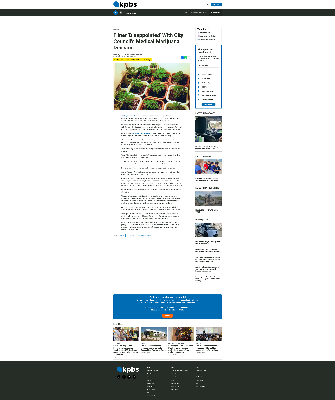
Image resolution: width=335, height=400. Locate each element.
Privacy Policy (151, 389)
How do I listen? (175, 383)
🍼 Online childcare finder (206, 39)
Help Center (174, 389)
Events (200, 18)
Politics (116, 29)
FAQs (172, 380)
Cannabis (131, 235)
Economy (143, 343)
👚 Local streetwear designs (206, 36)
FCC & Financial (151, 380)
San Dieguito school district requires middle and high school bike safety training (208, 279)
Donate (167, 316)
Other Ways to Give (201, 380)
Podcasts (177, 18)
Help (208, 18)
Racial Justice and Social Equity (176, 343)
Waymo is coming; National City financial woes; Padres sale (206, 148)
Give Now (216, 4)
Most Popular (201, 219)
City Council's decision (132, 116)
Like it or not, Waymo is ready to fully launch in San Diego (208, 243)
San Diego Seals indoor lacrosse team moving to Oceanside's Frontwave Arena (153, 348)
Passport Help (175, 386)
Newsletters (150, 374)
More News (118, 324)
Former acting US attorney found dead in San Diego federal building (207, 250)
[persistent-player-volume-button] (120, 13)
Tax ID (197, 383)
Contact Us (174, 377)
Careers (149, 377)
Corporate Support (201, 370)
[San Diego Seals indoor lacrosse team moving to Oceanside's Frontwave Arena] (154, 334)
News (125, 18)
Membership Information (202, 377)
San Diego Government (144, 235)
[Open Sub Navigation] (128, 18)
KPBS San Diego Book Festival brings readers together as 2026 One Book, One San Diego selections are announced (125, 350)
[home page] (125, 4)
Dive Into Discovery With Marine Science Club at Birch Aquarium (206, 179)
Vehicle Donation (200, 386)
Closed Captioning (176, 374)
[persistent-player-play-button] (115, 13)
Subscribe (208, 104)
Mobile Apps (150, 383)
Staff (148, 392)
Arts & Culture (153, 18)
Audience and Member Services (179, 370)
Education (198, 343)
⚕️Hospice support (203, 32)
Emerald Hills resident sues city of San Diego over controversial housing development (207, 269)
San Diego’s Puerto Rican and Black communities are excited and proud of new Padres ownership (207, 259)
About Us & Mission (152, 370)
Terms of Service (151, 395)
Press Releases (151, 386)
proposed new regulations (142, 133)
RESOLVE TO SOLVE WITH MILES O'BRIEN (206, 211)
